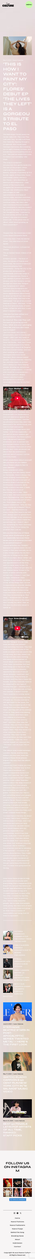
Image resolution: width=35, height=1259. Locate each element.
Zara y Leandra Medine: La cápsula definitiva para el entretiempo (22, 975)
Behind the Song (17, 1232)
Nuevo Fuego (17, 1229)
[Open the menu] (29, 4)
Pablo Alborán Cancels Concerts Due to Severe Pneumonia (22, 950)
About (17, 1239)
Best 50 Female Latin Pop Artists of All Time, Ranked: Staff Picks (17, 1129)
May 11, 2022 (7, 60)
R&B (8, 134)
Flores (18, 134)
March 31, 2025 (8, 1121)
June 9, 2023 (7, 1024)
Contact (17, 1246)
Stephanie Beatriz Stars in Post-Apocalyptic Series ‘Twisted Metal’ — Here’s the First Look (16, 1036)
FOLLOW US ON (16, 1165)
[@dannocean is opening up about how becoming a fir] (27, 1182)
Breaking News (17, 1236)
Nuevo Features (18, 60)
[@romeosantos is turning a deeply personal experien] (27, 1192)
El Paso (27, 139)
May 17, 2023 (7, 1074)
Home (17, 1218)
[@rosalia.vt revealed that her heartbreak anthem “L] (17, 1182)
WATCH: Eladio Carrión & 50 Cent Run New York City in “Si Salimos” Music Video (15, 1084)
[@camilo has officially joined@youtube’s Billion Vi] (7, 1182)
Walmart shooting (23, 843)
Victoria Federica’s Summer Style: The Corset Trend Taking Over (23, 936)
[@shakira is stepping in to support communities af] (17, 1192)
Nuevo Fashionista (17, 1225)
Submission (17, 1243)
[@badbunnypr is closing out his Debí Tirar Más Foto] (7, 1192)
